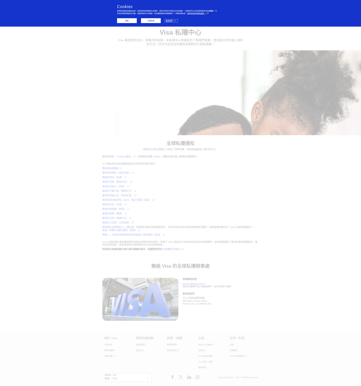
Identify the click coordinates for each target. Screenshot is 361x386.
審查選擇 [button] (169, 21)
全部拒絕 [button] (151, 21)
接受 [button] (127, 21)
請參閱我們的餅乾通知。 (196, 13)
